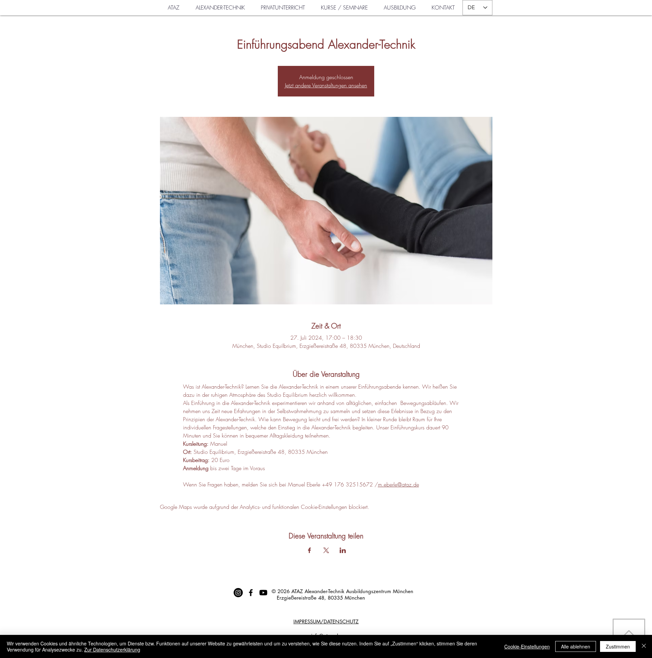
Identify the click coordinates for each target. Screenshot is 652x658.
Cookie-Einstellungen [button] (527, 646)
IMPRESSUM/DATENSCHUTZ (326, 621)
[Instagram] (238, 592)
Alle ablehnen (575, 646)
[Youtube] (263, 592)
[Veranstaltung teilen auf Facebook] (309, 550)
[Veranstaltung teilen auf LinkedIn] (343, 550)
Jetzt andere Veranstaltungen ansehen (326, 85)
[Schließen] (644, 646)
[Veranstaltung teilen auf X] (326, 550)
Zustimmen (618, 646)
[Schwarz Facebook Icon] (250, 592)
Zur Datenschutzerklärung (112, 649)
